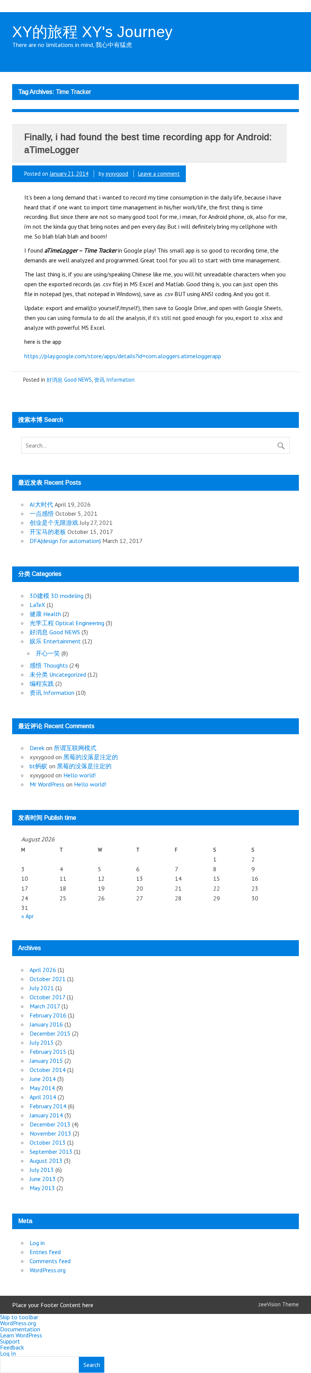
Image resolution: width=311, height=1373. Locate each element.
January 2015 (46, 1060)
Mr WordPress (47, 784)
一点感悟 (42, 513)
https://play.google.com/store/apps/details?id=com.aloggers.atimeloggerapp (122, 356)
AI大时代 (41, 504)
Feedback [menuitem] (12, 1347)
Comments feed (50, 1261)
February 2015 (48, 1051)
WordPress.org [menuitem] (18, 1323)
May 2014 (42, 1088)
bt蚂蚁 (38, 766)
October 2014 (48, 1069)
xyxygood (116, 173)
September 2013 (51, 1151)
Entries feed (45, 1252)
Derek (37, 748)
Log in (37, 1243)
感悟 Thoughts (49, 665)
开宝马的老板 (48, 531)
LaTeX (37, 604)
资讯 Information (114, 379)
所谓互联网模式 (75, 748)
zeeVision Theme (278, 1304)
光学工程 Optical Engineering (67, 623)
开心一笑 (48, 653)
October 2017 (47, 997)
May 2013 (42, 1188)
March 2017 (45, 1006)
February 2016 (48, 1015)
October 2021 (48, 979)
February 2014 (48, 1106)
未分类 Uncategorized (58, 674)
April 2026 (43, 970)
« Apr (27, 916)
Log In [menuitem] (8, 1353)
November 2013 (50, 1133)
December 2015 (50, 1033)
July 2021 (42, 988)
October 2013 (48, 1142)
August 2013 (46, 1160)
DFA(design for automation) (65, 541)
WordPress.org (48, 1270)
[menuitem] (155, 1364)
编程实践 (42, 683)
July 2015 (42, 1042)
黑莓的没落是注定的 (90, 757)
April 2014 (43, 1097)
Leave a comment (159, 173)
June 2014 (43, 1079)
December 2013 (50, 1124)
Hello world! (79, 775)
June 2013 (43, 1179)
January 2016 (46, 1024)
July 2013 (42, 1169)
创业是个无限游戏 (54, 522)
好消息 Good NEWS (69, 379)
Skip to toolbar (19, 1317)
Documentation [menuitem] (20, 1329)
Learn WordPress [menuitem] (21, 1335)
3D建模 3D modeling (56, 595)
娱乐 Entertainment (55, 641)
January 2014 (46, 1115)
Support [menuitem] (10, 1341)
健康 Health (45, 614)
